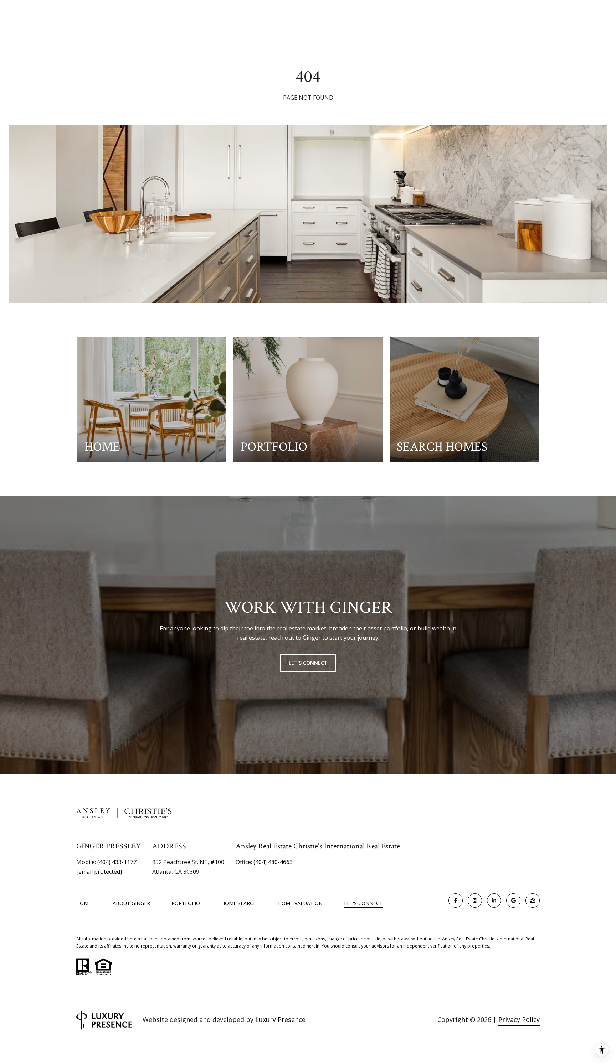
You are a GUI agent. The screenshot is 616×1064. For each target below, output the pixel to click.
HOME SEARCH (239, 903)
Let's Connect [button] (308, 662)
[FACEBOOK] (455, 900)
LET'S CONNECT (363, 903)
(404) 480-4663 (273, 862)
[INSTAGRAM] (475, 900)
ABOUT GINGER (131, 903)
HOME (83, 903)
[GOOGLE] (513, 900)
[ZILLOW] (532, 900)
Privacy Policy (519, 1019)
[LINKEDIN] (494, 900)
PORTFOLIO (185, 903)
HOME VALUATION (300, 903)
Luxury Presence (280, 1019)
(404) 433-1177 (117, 862)
